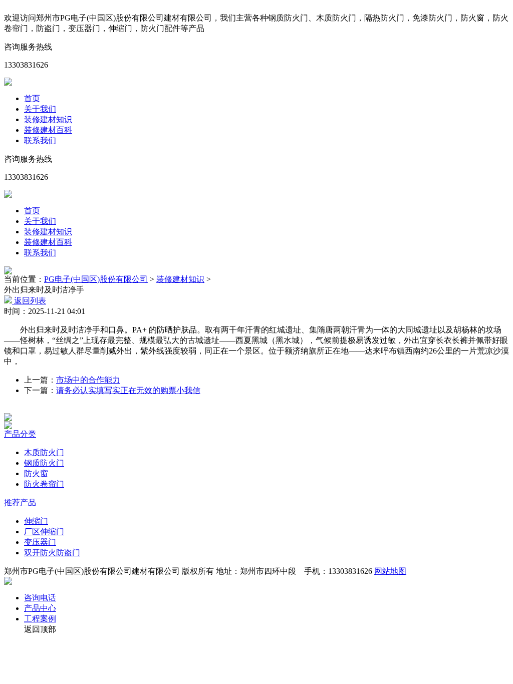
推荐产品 (20, 502)
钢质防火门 (44, 463)
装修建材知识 (48, 119)
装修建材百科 (48, 130)
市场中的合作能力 (88, 380)
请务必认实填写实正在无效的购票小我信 (128, 390)
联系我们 (40, 140)
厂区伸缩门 (44, 531)
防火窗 (36, 473)
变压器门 (40, 542)
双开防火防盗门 (52, 552)
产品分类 (20, 434)
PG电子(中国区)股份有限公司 (96, 279)
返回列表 (29, 300)
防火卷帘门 (44, 484)
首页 (32, 98)
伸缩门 (36, 521)
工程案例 (40, 618)
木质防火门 (44, 452)
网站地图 (390, 571)
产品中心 (40, 608)
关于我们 (40, 109)
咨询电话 (40, 597)
